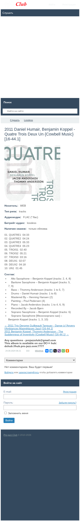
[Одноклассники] (67, 350)
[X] (55, 350)
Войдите (9, 372)
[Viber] (59, 350)
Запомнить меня (18, 413)
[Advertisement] (40, 58)
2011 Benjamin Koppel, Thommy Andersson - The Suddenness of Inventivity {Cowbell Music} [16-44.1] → (36, 333)
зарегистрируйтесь (29, 372)
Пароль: (8, 402)
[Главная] (4, 120)
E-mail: (8, 391)
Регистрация (69, 392)
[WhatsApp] (63, 350)
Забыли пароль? (67, 402)
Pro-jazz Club (10, 435)
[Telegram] (51, 350)
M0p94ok (39, 351)
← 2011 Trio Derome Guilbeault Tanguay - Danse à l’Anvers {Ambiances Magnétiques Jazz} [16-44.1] (39, 327)
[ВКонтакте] (47, 350)
